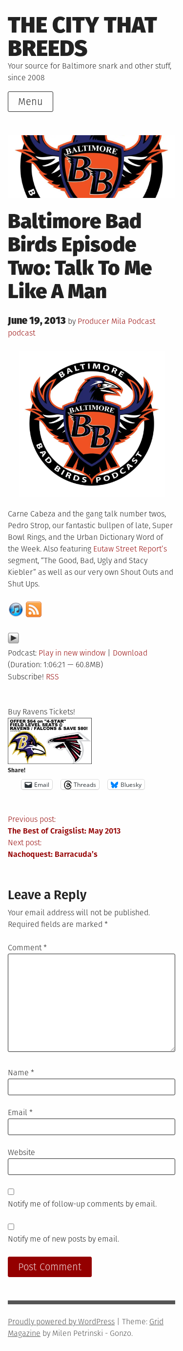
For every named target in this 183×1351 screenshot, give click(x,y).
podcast (21, 333)
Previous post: (64, 825)
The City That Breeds (82, 37)
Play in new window (72, 653)
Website (21, 1152)
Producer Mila (102, 321)
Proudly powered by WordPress (61, 1321)
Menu (30, 101)
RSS (52, 676)
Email (20, 1112)
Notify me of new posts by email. (63, 1239)
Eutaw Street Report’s (130, 548)
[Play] (13, 641)
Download (130, 653)
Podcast (141, 321)
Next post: (53, 848)
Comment (27, 947)
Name (21, 1072)
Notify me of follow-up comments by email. (82, 1204)
